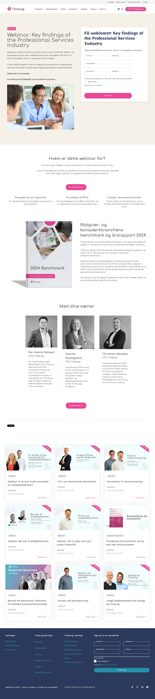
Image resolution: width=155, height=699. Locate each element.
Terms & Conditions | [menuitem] (29, 687)
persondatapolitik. (97, 85)
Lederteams (10, 649)
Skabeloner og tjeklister (115, 536)
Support (38, 666)
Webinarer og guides (73, 649)
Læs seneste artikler (73, 654)
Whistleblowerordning (73, 662)
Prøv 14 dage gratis (136, 9)
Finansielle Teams (13, 645)
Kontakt (111, 2)
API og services (71, 641)
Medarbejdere (41, 648)
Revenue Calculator (43, 672)
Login (145, 2)
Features (38, 642)
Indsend (108, 96)
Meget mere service (43, 660)
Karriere (38, 654)
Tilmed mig (121, 670)
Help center (121, 2)
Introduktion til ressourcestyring (124, 481)
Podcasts (12, 595)
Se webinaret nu (76, 187)
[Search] (122, 9)
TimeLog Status (133, 2)
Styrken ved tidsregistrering (73, 600)
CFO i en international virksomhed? (77, 481)
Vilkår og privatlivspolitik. (110, 665)
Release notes (70, 645)
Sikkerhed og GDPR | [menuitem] (13, 687)
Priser (63, 9)
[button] (132, 687)
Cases (67, 658)
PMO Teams (10, 641)
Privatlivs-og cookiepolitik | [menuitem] (48, 687)
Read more (42, 498)
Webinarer (11, 29)
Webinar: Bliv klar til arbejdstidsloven (28, 541)
